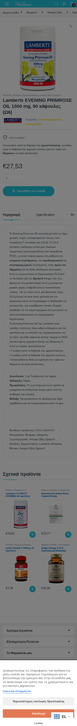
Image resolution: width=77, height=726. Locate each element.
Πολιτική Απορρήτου (17, 691)
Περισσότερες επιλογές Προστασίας (38, 701)
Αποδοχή (38, 713)
